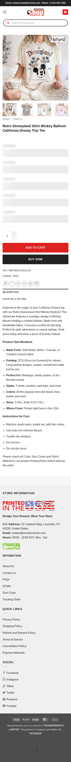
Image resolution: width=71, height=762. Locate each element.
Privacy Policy (11, 619)
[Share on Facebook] (12, 283)
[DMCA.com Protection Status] (11, 546)
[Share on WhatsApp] (6, 283)
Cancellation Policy (14, 646)
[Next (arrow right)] (13, 756)
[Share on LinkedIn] (37, 283)
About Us (8, 566)
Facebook (12, 672)
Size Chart (9, 592)
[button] (5, 12)
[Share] (23, 741)
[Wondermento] (35, 12)
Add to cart (35, 247)
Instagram (12, 679)
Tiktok (10, 686)
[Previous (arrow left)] (3, 756)
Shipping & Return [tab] (14, 299)
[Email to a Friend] (24, 283)
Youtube (11, 706)
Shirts (17, 119)
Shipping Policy (12, 626)
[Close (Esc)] (33, 741)
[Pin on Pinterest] (30, 283)
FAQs (6, 579)
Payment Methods (14, 652)
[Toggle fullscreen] (13, 741)
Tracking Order (12, 599)
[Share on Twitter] (18, 283)
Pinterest (11, 699)
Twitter (10, 692)
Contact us (9, 572)
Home (6, 119)
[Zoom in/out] (3, 741)
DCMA (7, 586)
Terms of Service (13, 639)
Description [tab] (10, 292)
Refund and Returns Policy (19, 632)
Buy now (35, 259)
